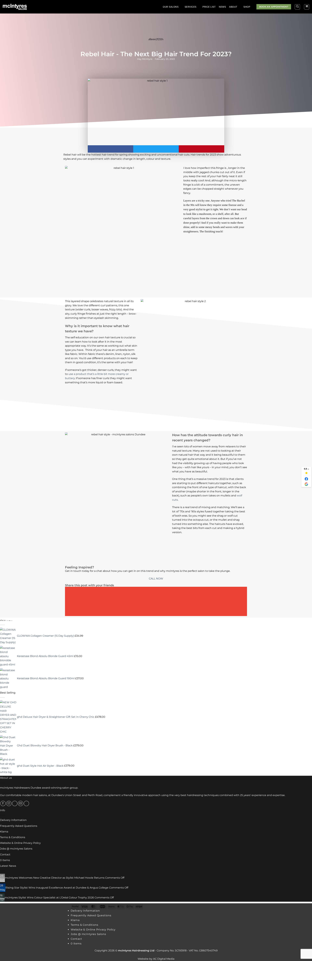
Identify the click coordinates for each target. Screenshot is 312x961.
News (222, 7)
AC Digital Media (163, 958)
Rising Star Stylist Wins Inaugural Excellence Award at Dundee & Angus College (56, 887)
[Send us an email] (20, 803)
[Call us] (26, 803)
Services (190, 7)
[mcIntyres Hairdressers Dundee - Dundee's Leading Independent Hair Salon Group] (16, 6)
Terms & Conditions (12, 837)
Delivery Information (13, 820)
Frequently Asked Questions (18, 825)
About (233, 7)
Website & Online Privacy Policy (20, 842)
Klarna (4, 831)
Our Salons (170, 7)
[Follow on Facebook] (3, 803)
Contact (5, 854)
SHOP (246, 7)
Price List (209, 7)
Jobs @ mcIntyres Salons (16, 848)
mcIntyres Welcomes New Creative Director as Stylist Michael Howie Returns (54, 877)
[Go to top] (305, 956)
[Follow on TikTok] (14, 803)
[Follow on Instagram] (9, 803)
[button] (297, 6)
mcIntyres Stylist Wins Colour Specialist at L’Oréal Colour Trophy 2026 (49, 897)
